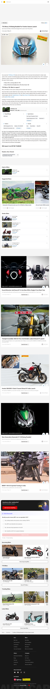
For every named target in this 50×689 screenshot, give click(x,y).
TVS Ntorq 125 (11, 75)
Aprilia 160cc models (9, 97)
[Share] (47, 64)
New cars (15, 640)
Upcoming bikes (28, 642)
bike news (8, 632)
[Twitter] (24, 672)
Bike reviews (27, 644)
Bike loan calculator (29, 648)
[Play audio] (43, 64)
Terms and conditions (29, 662)
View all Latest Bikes (24, 628)
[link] (12, 550)
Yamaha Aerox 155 (16, 95)
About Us (27, 655)
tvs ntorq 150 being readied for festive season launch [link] (23, 632)
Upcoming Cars (17, 642)
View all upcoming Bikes (24, 561)
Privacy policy (27, 660)
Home (3, 632)
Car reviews (16, 644)
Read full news (24, 294)
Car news (15, 646)
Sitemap (15, 660)
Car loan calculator (17, 648)
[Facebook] (21, 672)
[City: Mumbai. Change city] (48, 2)
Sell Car (15, 664)
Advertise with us (28, 664)
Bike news (27, 646)
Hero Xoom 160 (26, 95)
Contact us (16, 662)
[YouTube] (15, 672)
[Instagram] (18, 672)
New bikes (27, 640)
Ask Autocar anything (18, 655)
